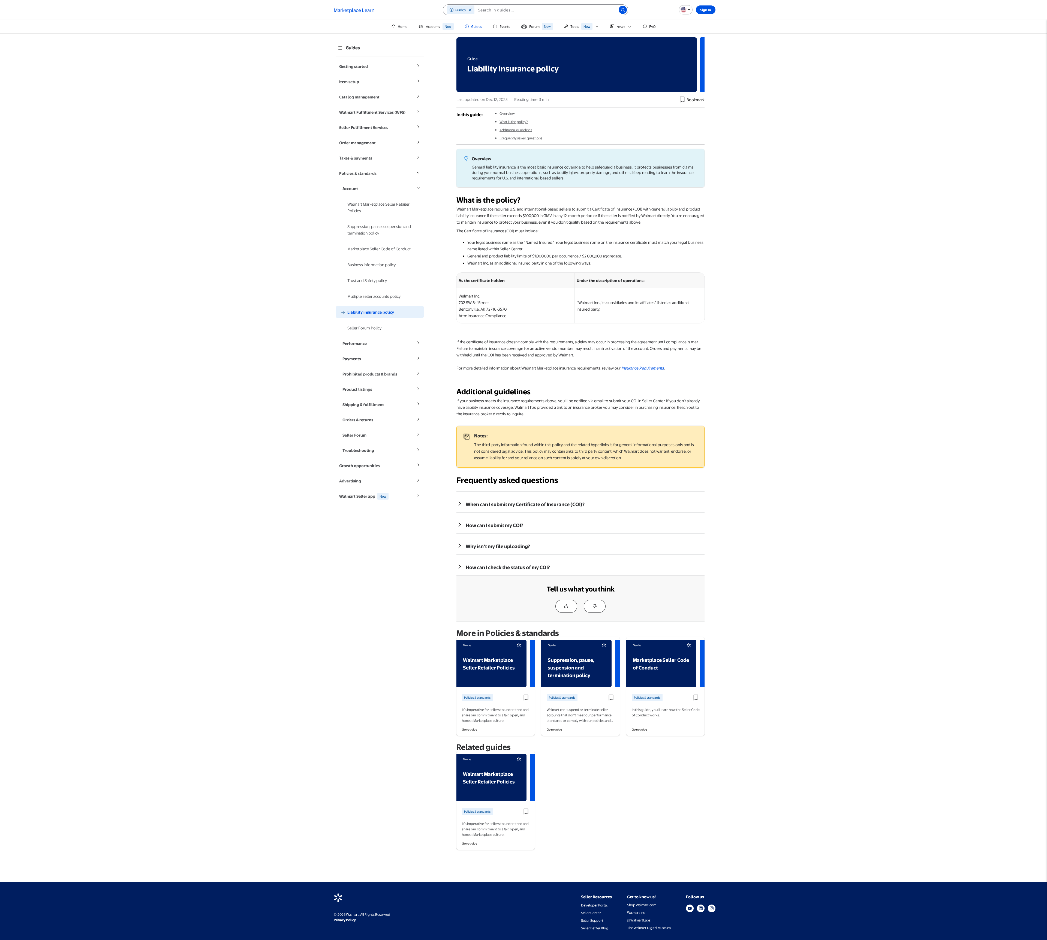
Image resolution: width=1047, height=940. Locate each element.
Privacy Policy (345, 919)
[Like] (566, 606)
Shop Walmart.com (641, 904)
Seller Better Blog (594, 928)
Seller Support (592, 920)
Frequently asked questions (521, 138)
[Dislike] (595, 606)
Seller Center (591, 912)
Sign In (705, 9)
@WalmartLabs (639, 920)
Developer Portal (594, 905)
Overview (507, 113)
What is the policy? (514, 121)
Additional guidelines (516, 129)
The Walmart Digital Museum (649, 927)
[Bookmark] (682, 99)
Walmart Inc (636, 912)
